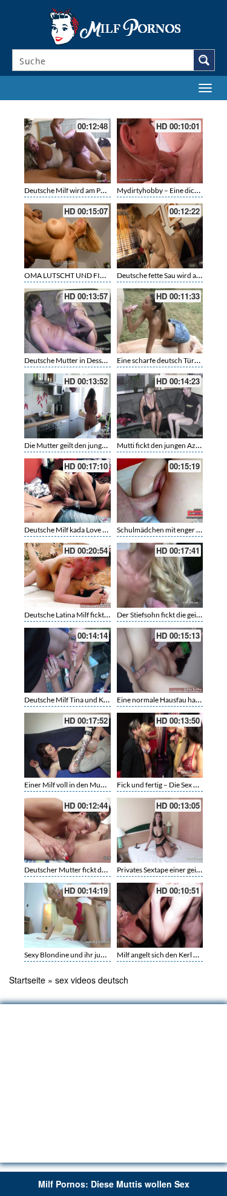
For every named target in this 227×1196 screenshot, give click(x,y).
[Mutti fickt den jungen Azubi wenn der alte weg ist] (160, 405)
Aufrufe (167, 107)
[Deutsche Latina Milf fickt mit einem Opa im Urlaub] (67, 575)
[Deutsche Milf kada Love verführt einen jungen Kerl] (67, 490)
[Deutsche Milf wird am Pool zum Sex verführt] (67, 150)
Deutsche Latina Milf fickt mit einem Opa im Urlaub (104, 614)
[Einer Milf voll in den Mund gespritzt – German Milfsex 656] (67, 745)
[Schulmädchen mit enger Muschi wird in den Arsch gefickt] (160, 490)
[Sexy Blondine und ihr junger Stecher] (67, 915)
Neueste (143, 107)
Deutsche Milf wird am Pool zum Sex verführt (95, 190)
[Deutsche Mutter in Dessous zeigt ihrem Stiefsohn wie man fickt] (67, 320)
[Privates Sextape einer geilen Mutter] (160, 830)
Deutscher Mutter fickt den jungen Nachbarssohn (102, 869)
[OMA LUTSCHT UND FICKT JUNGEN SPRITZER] (67, 235)
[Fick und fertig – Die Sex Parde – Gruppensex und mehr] (160, 745)
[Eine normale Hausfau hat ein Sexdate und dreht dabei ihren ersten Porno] (160, 660)
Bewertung (195, 107)
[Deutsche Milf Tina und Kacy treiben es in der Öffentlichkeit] (67, 660)
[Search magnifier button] (204, 60)
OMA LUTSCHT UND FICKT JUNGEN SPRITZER (101, 275)
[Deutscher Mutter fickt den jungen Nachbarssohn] (67, 830)
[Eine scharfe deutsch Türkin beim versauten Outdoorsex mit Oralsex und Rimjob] (160, 320)
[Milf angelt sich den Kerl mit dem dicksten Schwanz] (160, 915)
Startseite (27, 980)
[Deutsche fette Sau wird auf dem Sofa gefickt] (160, 235)
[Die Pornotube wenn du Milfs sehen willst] (113, 25)
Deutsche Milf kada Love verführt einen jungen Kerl (104, 529)
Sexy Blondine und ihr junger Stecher (82, 954)
